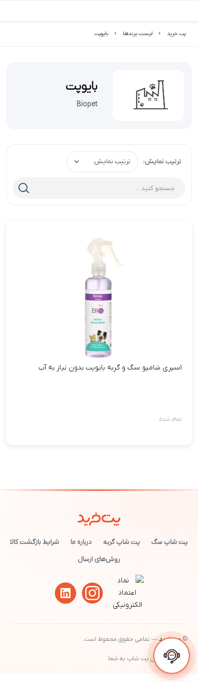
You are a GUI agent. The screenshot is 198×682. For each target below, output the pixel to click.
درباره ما (81, 542)
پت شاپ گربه (121, 542)
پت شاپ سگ (169, 542)
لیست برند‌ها (137, 33)
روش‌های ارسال (99, 559)
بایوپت (101, 33)
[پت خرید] (99, 517)
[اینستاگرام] (92, 593)
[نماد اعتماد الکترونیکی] (127, 605)
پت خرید (176, 33)
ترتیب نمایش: (162, 161)
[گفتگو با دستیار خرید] (171, 655)
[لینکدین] (65, 593)
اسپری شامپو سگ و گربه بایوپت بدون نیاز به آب (110, 368)
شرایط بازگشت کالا (34, 542)
